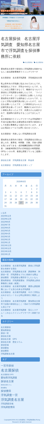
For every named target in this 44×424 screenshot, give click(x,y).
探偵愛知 (6, 348)
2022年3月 (5, 237)
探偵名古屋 (6, 336)
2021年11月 (6, 248)
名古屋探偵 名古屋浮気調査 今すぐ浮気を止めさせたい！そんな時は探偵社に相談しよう (20, 295)
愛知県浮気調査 (9, 377)
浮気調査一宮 (9, 395)
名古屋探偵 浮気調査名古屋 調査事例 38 (20, 272)
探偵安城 (5, 345)
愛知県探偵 (6, 330)
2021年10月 (6, 251)
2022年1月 (5, 242)
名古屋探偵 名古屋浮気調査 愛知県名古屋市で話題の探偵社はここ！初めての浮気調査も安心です (20, 304)
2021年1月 (5, 254)
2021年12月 (6, 245)
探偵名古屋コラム (6, 385)
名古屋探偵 (28, 62)
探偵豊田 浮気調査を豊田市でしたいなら (19, 277)
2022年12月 (6, 219)
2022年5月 (5, 231)
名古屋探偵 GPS (7, 374)
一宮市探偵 (7, 365)
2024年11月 (6, 216)
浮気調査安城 (7, 403)
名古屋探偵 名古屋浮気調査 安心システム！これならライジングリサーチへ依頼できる (20, 313)
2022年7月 (5, 225)
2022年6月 (5, 228)
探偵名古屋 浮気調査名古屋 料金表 (17, 160)
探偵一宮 (6, 333)
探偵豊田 (6, 351)
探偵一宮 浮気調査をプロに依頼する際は (19, 274)
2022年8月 (5, 222)
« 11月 (3, 213)
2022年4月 (5, 234)
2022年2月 (5, 239)
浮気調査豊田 (8, 407)
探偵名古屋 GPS (9, 339)
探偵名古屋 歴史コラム (12, 342)
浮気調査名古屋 (8, 354)
